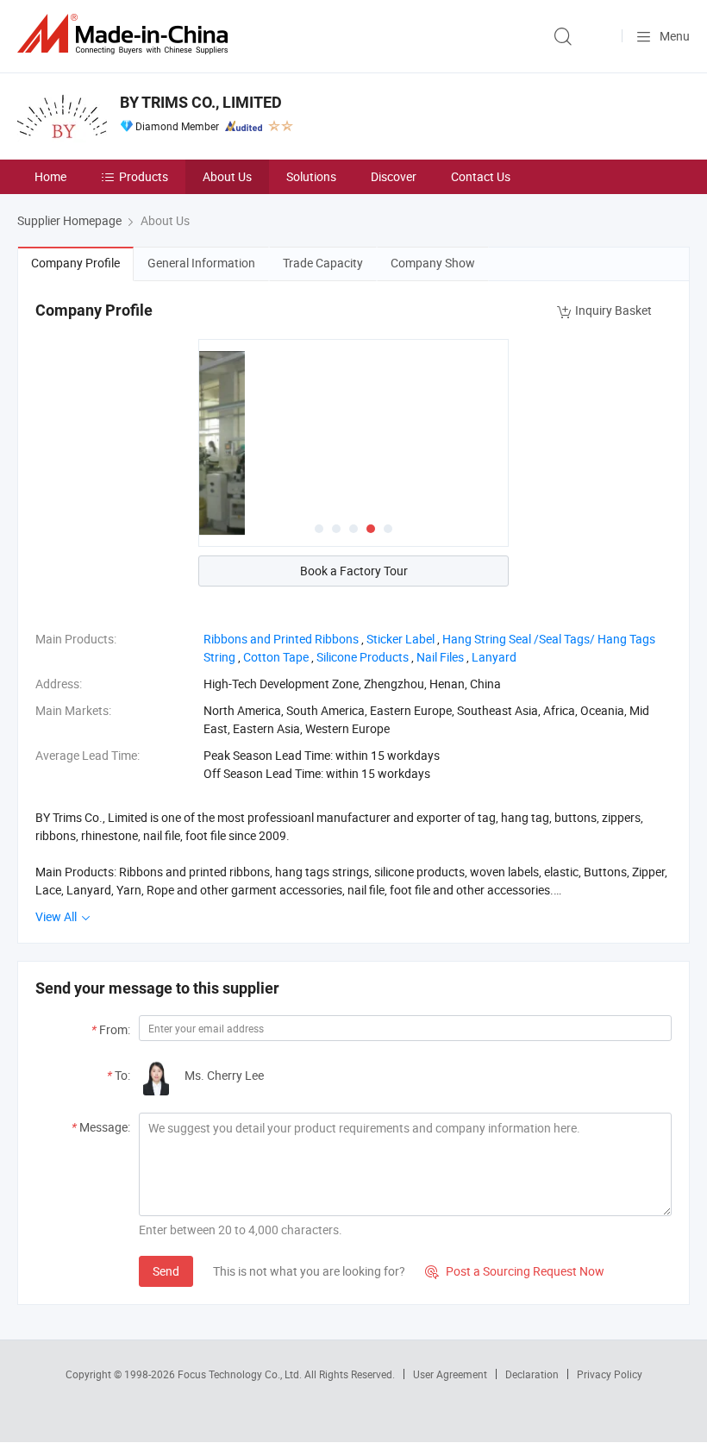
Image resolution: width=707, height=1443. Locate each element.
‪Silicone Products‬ (362, 657)
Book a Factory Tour (354, 570)
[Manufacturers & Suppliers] (126, 34)
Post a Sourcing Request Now (514, 1271)
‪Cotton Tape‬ (276, 657)
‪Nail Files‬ (440, 657)
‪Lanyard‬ (494, 657)
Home (50, 176)
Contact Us (480, 176)
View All (57, 916)
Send (166, 1271)
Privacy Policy (609, 1374)
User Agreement (450, 1374)
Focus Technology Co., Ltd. (241, 1374)
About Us (227, 176)
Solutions (311, 176)
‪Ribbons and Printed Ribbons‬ (281, 639)
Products (143, 176)
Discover (393, 176)
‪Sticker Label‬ (400, 639)
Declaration (532, 1374)
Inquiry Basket (613, 310)
